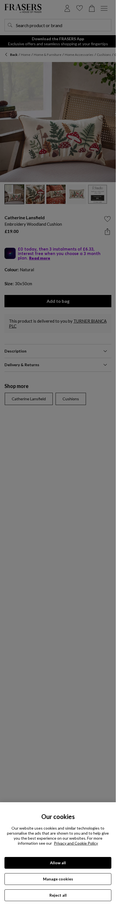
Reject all (58, 895)
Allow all (58, 862)
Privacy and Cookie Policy (76, 843)
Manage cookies (58, 879)
